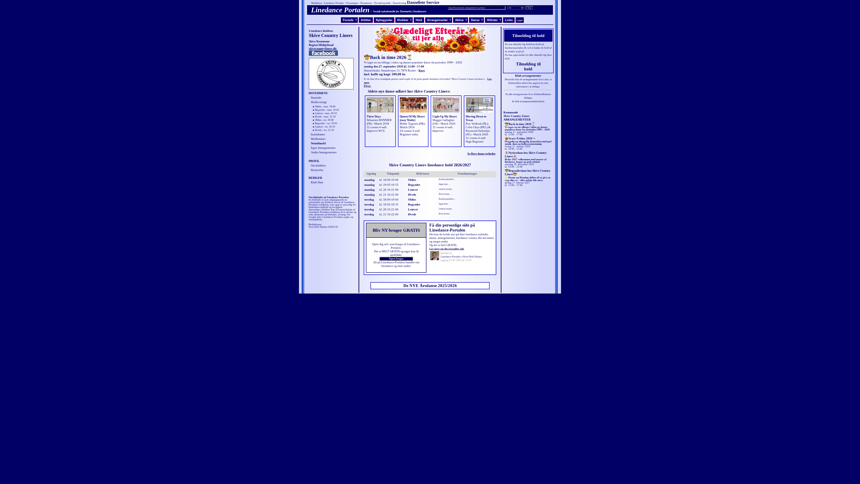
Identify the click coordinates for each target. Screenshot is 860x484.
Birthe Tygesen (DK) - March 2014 (413, 125)
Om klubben (318, 165)
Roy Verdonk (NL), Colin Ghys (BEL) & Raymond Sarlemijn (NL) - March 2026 (478, 129)
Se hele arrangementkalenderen (528, 101)
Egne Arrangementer (323, 147)
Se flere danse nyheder (481, 153)
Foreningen (352, 3)
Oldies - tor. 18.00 (324, 120)
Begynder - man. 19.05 (327, 110)
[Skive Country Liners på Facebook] (323, 54)
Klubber (404, 20)
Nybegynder (384, 20)
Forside (350, 20)
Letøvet (413, 189)
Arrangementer (439, 20)
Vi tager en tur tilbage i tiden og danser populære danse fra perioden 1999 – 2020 (527, 127)
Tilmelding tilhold (528, 66)
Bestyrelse (317, 170)
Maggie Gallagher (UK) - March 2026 (443, 121)
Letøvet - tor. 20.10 (325, 126)
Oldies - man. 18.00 (325, 106)
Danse (477, 20)
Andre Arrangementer (324, 152)
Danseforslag (399, 3)
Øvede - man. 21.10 (325, 116)
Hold (419, 20)
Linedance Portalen (334, 3)
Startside (316, 97)
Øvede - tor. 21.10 (324, 130)
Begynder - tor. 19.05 (326, 123)
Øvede (412, 194)
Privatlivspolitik (382, 3)
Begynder (414, 184)
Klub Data (317, 182)
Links (509, 20)
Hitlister (494, 20)
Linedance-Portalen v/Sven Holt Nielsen (461, 256)
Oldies (412, 180)
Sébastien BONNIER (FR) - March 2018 (379, 121)
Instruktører (318, 134)
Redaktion (316, 3)
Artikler (366, 20)
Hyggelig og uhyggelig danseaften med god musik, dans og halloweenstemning (528, 141)
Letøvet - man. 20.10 (326, 113)
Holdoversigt (319, 102)
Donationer (366, 3)
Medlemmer (318, 138)
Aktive (461, 20)
